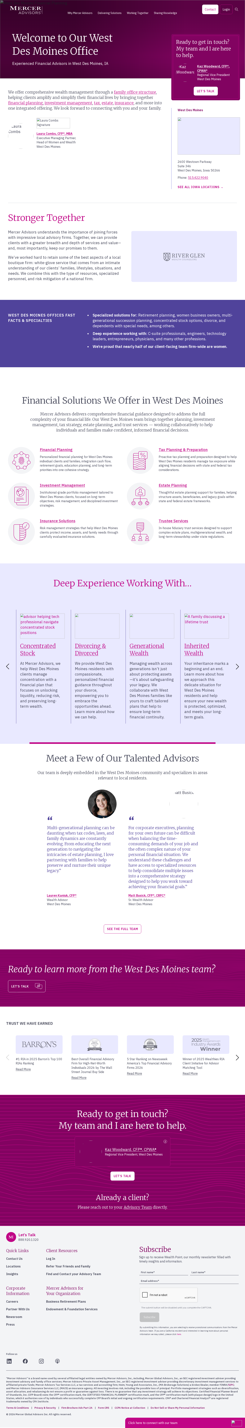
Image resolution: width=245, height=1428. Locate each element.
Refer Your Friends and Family (68, 1266)
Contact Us (14, 1259)
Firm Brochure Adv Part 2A (76, 1407)
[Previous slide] (7, 1057)
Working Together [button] (138, 13)
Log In (50, 1259)
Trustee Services (173, 520)
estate (107, 102)
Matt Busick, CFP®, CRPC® (146, 895)
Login (226, 9)
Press (10, 1324)
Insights (12, 1274)
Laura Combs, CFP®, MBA (55, 133)
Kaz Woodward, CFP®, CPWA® (130, 1149)
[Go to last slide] (7, 666)
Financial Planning (56, 449)
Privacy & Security (45, 1407)
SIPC (231, 1384)
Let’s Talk (206, 91)
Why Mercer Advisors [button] (80, 13)
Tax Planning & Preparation (183, 449)
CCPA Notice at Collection (130, 1407)
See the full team (122, 929)
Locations (13, 1266)
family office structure (135, 92)
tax (97, 102)
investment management (68, 102)
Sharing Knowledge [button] (165, 13)
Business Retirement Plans (66, 1301)
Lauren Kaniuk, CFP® (62, 895)
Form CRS (103, 1407)
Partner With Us (18, 1309)
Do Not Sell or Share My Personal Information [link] (178, 1407)
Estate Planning (173, 485)
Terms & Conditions (17, 1407)
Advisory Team (138, 1207)
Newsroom (14, 1317)
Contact (210, 9)
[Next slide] (238, 666)
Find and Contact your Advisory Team (73, 1274)
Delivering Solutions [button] (110, 13)
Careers (12, 1301)
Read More (23, 1069)
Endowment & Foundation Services (72, 1309)
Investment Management (62, 485)
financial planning (25, 102)
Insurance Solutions (57, 520)
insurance (124, 102)
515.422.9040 (198, 178)
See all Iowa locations (199, 187)
